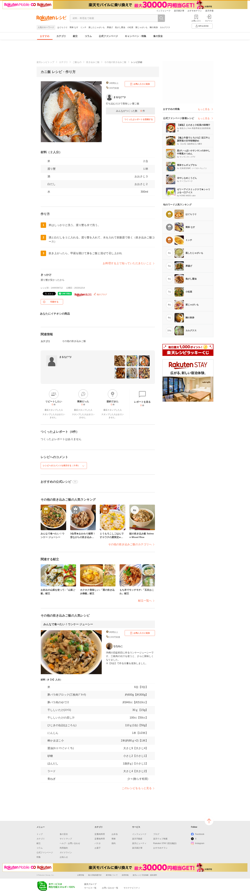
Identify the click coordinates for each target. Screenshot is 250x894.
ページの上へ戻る (209, 820)
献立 (75, 36)
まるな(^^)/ (65, 357)
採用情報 (125, 875)
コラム (88, 36)
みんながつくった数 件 (130, 110)
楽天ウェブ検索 (160, 839)
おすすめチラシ (195, 11)
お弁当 (115, 834)
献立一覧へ (145, 600)
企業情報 (80, 875)
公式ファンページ (108, 36)
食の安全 (158, 36)
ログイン (209, 21)
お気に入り (196, 21)
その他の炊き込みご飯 (115, 62)
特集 (39, 857)
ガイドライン (66, 852)
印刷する (54, 302)
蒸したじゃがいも (96, 27)
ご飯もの (77, 62)
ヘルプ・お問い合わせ (70, 843)
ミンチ (83, 27)
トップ (40, 834)
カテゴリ (61, 36)
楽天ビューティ (139, 843)
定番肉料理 (100, 834)
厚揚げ (110, 27)
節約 (114, 843)
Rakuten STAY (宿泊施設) (165, 843)
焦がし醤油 (120, 27)
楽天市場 (209, 11)
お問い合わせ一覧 (110, 888)
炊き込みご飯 (92, 62)
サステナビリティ (132, 888)
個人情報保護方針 (95, 875)
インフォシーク (163, 11)
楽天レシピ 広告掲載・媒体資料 (145, 875)
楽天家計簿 (179, 11)
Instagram (199, 843)
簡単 (114, 839)
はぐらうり (62, 27)
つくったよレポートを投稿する (138, 119)
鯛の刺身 (154, 27)
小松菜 (130, 27)
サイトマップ (66, 839)
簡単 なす (74, 27)
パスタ (98, 843)
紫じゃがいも (141, 27)
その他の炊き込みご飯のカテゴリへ (130, 544)
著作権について (112, 875)
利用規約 (64, 848)
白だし (51, 184)
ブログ (156, 834)
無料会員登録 (203, 26)
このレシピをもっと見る (137, 788)
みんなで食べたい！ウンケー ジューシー (68, 624)
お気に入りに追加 (142, 84)
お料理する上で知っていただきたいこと (127, 263)
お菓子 (98, 848)
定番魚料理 (100, 839)
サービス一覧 (90, 888)
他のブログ (101, 294)
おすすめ (44, 36)
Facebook (199, 834)
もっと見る (204, 109)
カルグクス (165, 27)
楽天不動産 (137, 839)
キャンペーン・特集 (135, 36)
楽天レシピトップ (45, 62)
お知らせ (64, 857)
